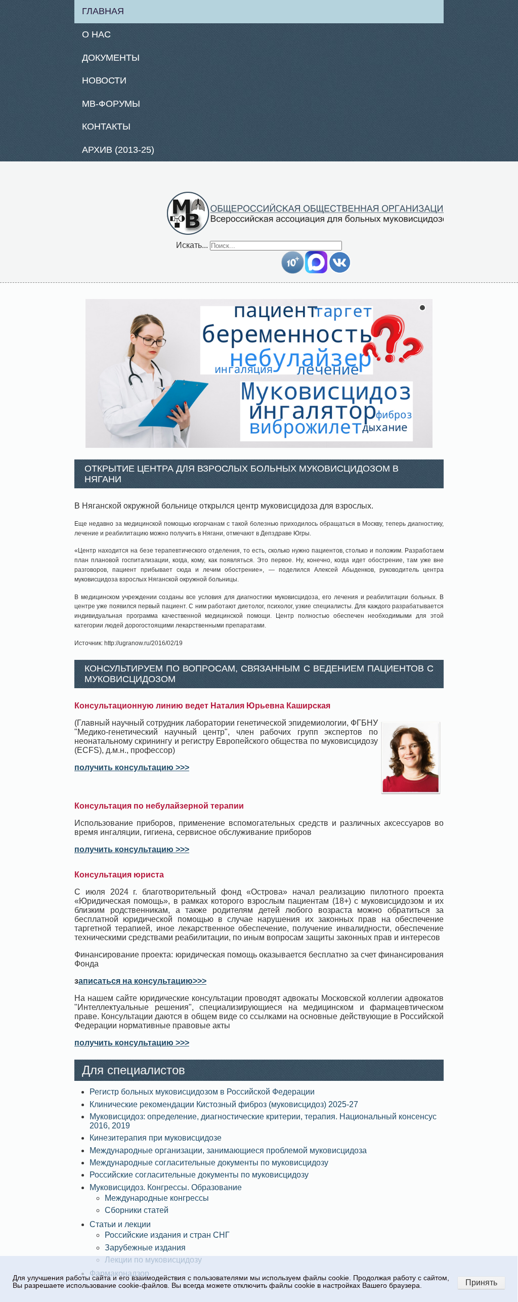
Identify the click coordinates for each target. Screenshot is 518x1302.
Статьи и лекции (120, 1224)
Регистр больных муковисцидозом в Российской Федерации (202, 1091)
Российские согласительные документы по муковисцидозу (199, 1174)
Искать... (192, 245)
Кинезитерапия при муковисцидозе (156, 1137)
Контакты (106, 126)
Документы (111, 58)
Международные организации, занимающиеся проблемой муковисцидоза (228, 1150)
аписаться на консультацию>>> (142, 981)
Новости (104, 80)
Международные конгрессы (157, 1198)
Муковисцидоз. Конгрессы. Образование (166, 1187)
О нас (96, 34)
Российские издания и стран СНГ (167, 1235)
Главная (103, 11)
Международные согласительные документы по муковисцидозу (209, 1162)
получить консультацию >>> (131, 767)
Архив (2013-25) (118, 150)
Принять (481, 1282)
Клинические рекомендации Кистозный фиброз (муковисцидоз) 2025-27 (224, 1104)
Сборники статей (136, 1210)
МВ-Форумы (111, 104)
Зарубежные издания (145, 1247)
